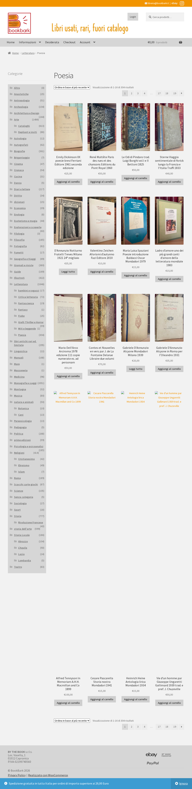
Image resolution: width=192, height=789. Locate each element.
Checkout (69, 42)
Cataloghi (24, 126)
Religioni (19, 452)
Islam (21, 471)
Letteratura (28, 53)
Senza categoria (23, 497)
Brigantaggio (22, 157)
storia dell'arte (23, 528)
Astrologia (20, 138)
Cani (20, 414)
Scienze (18, 490)
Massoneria (21, 370)
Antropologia (22, 100)
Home (11, 42)
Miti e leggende (27, 328)
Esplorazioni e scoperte (27, 227)
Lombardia (24, 560)
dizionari (19, 202)
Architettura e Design (26, 113)
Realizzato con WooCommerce (48, 775)
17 (159, 93)
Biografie (19, 151)
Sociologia (20, 503)
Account (85, 42)
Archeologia (21, 106)
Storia (17, 516)
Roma (17, 478)
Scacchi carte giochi (26, 484)
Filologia (19, 233)
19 (174, 93)
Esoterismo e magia (25, 221)
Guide (17, 271)
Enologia (19, 214)
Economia (20, 208)
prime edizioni (22, 440)
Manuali (18, 357)
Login (133, 16)
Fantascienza (26, 303)
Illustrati (19, 277)
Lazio (21, 554)
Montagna (20, 389)
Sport (17, 509)
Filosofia (19, 239)
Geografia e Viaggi (25, 259)
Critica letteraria (28, 297)
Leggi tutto (68, 271)
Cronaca (19, 170)
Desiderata (52, 42)
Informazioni (27, 42)
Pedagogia (20, 427)
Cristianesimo (26, 459)
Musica (18, 395)
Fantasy (23, 309)
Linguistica (20, 351)
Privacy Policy (17, 775)
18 (167, 93)
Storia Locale (22, 535)
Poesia (22, 335)
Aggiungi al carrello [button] (68, 181)
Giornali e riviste (23, 265)
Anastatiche (21, 94)
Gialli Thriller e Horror (31, 322)
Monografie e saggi (25, 383)
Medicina (19, 376)
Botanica (23, 408)
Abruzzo (23, 541)
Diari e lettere (22, 189)
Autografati (21, 144)
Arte (16, 119)
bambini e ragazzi (28, 290)
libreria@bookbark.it (158, 3)
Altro (17, 88)
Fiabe (21, 316)
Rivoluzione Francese (30, 522)
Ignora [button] (183, 783)
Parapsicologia (23, 421)
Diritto (18, 195)
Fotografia (20, 246)
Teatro (18, 567)
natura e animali (24, 402)
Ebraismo (23, 465)
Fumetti (18, 252)
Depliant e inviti (27, 132)
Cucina (18, 176)
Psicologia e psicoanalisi (28, 446)
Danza (18, 183)
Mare (17, 364)
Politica (18, 433)
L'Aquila (22, 547)
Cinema (18, 164)
